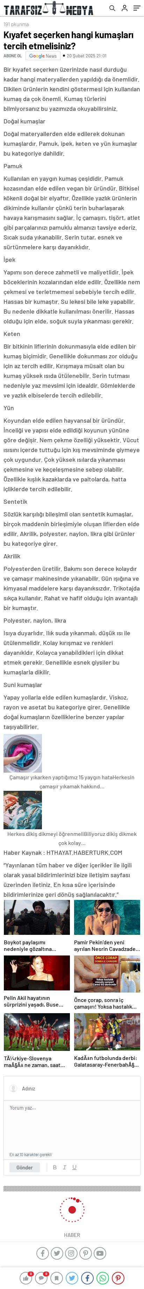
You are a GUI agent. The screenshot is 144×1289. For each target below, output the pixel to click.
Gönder (24, 1167)
